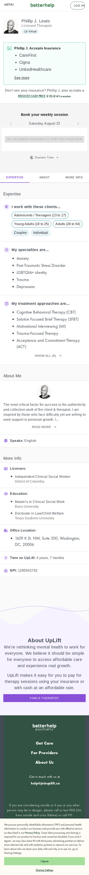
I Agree (44, 861)
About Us (44, 762)
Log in (79, 5)
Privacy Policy (32, 833)
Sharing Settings (44, 870)
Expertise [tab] (15, 177)
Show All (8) (45, 355)
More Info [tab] (74, 177)
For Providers (44, 752)
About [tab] (44, 177)
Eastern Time (44, 157)
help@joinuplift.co (45, 783)
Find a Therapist (44, 698)
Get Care (44, 743)
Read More (41, 427)
